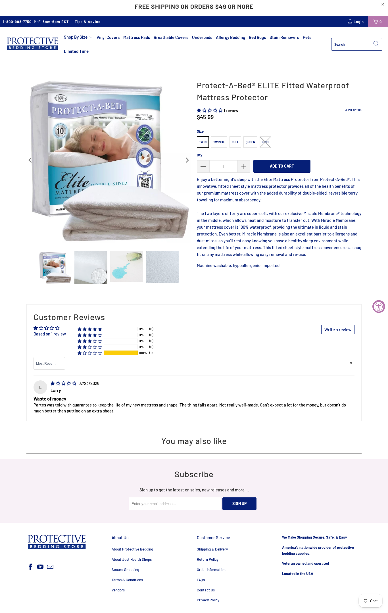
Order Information (211, 569)
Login (359, 21)
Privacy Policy (208, 600)
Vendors (118, 590)
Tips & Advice (88, 21)
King (265, 142)
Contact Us (206, 590)
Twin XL (219, 142)
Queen (250, 142)
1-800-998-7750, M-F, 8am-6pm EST (36, 21)
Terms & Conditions (127, 579)
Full (235, 142)
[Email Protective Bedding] (50, 567)
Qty (200, 155)
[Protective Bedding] (32, 44)
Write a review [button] (337, 329)
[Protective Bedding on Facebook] (30, 567)
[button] (78, 37)
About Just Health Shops (132, 559)
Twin (202, 142)
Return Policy (207, 559)
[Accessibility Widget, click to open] (378, 306)
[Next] (186, 160)
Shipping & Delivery (212, 549)
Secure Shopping (125, 569)
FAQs (201, 579)
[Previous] (30, 160)
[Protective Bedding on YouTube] (40, 567)
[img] (63, 383)
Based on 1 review (50, 333)
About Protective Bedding (132, 549)
